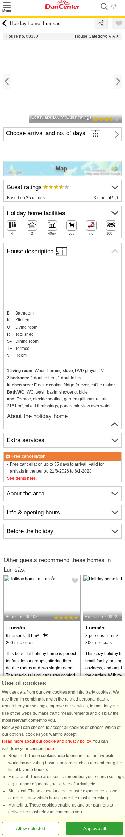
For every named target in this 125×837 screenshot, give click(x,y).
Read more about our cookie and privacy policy (46, 741)
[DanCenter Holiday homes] (62, 7)
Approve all (94, 828)
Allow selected (30, 828)
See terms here (21, 478)
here (49, 748)
